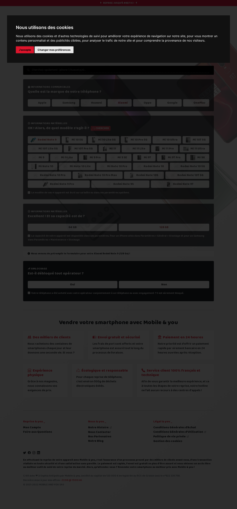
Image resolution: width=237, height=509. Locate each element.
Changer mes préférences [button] (54, 49)
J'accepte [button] (25, 49)
